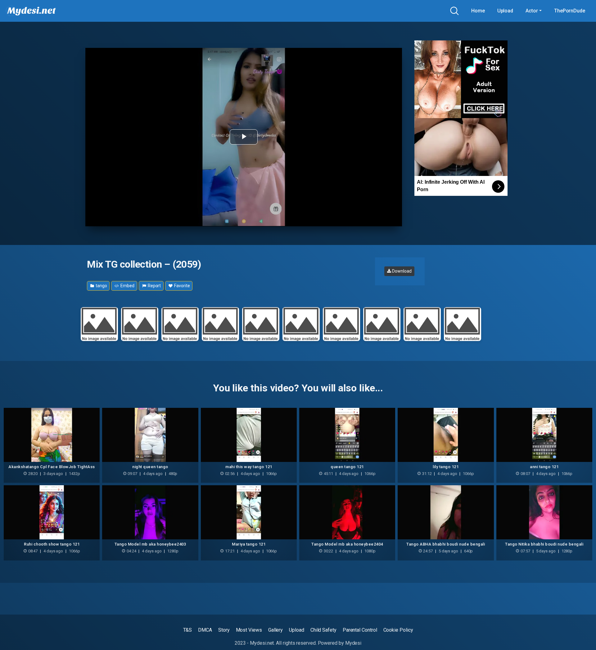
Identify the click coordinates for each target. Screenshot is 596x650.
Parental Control (360, 630)
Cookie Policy (398, 630)
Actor (532, 11)
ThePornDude (569, 11)
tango (101, 285)
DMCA (205, 630)
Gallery (275, 630)
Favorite (181, 285)
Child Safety (323, 630)
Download (401, 271)
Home (478, 11)
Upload (505, 11)
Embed (127, 285)
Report (154, 285)
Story (224, 630)
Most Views (249, 630)
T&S (187, 630)
